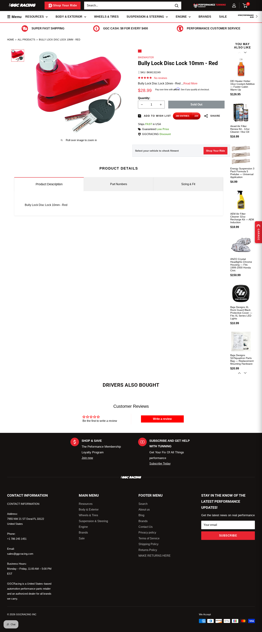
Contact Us (145, 526)
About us (144, 509)
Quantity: (144, 98)
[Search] (176, 5)
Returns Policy (147, 549)
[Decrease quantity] (142, 104)
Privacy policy (147, 532)
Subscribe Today (160, 463)
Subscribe (228, 535)
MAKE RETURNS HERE (154, 555)
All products (26, 39)
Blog (141, 515)
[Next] (245, 373)
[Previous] (239, 52)
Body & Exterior (69, 16)
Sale (223, 16)
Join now (87, 457)
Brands (205, 16)
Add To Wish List (157, 115)
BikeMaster (146, 57)
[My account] (234, 5)
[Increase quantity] (161, 104)
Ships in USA (149, 124)
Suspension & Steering (145, 16)
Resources (34, 16)
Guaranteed (155, 129)
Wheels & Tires (106, 16)
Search (143, 503)
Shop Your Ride (215, 150)
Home (10, 39)
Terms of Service (149, 538)
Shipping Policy (148, 544)
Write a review (162, 418)
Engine (181, 16)
